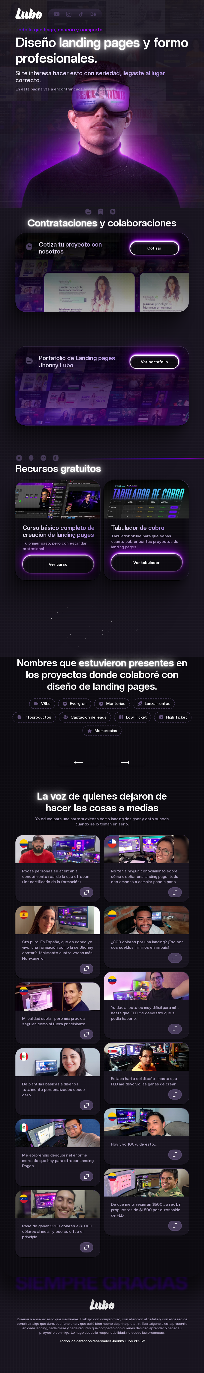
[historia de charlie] (175, 1094)
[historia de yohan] (175, 1029)
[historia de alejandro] (175, 958)
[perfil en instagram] (68, 14)
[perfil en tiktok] (81, 14)
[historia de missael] (86, 1176)
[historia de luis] (175, 1154)
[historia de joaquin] (175, 892)
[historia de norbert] (86, 1034)
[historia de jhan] (86, 1247)
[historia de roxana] (86, 1105)
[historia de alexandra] (86, 892)
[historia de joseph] (175, 1226)
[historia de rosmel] (86, 969)
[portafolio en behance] (93, 14)
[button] (78, 762)
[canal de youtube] (56, 14)
